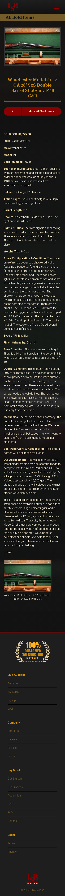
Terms (11, 843)
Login (11, 708)
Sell (10, 804)
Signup (12, 700)
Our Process (15, 787)
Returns (12, 821)
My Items (13, 691)
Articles (12, 747)
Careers (12, 739)
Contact (12, 756)
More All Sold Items (41, 111)
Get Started (15, 778)
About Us (13, 731)
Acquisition (14, 795)
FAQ (10, 812)
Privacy (12, 851)
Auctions (13, 683)
